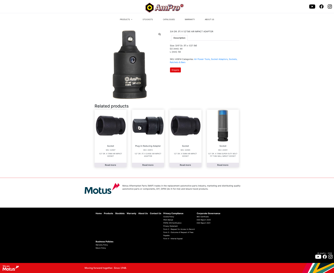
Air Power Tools (202, 59)
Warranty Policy (102, 245)
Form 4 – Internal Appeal (173, 239)
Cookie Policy (168, 217)
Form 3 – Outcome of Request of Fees (178, 232)
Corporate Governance (208, 213)
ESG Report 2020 (204, 220)
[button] (159, 34)
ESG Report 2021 (203, 223)
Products (125, 19)
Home (99, 213)
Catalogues (169, 19)
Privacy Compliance (173, 213)
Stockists (148, 19)
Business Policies (104, 241)
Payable (166, 235)
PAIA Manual (168, 220)
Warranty (190, 19)
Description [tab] (179, 38)
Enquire (175, 70)
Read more (110, 165)
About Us (209, 19)
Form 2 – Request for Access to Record (179, 229)
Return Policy (101, 248)
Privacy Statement (170, 226)
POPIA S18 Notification (172, 223)
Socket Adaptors (219, 59)
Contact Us (155, 213)
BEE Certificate (203, 217)
